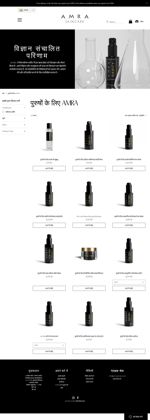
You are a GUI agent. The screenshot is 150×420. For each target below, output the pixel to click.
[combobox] (128, 282)
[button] (130, 21)
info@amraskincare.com (117, 376)
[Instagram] (73, 397)
